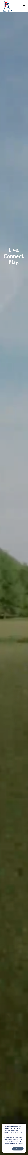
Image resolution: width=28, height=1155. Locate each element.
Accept (17, 1148)
